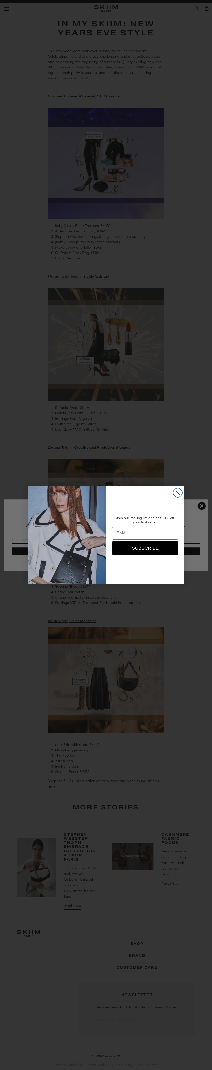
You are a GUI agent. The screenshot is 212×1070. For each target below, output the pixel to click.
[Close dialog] (177, 492)
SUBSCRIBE (145, 548)
